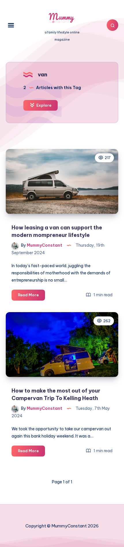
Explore (43, 105)
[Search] (112, 25)
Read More (31, 296)
